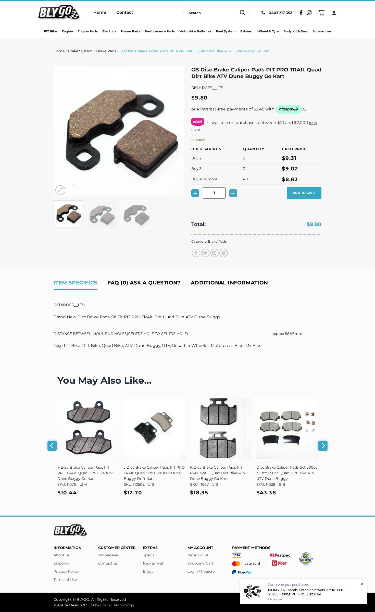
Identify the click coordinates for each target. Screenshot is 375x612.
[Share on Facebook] (196, 253)
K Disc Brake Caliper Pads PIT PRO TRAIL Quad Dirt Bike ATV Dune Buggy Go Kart (217, 473)
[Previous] (62, 131)
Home (59, 51)
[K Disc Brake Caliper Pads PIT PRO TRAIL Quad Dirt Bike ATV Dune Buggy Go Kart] (220, 428)
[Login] (334, 12)
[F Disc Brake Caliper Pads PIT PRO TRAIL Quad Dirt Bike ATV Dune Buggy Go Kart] (88, 428)
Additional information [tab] (229, 283)
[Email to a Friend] (214, 253)
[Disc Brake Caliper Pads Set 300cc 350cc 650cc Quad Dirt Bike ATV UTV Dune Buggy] (287, 428)
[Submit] (242, 12)
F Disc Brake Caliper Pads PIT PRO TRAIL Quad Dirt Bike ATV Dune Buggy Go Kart (85, 473)
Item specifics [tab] (75, 283)
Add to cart (304, 193)
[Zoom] (60, 190)
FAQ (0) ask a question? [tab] (144, 283)
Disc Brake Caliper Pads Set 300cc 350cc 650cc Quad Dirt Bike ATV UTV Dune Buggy (286, 473)
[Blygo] (59, 13)
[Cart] (321, 12)
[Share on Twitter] (205, 253)
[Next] (174, 131)
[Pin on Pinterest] (223, 253)
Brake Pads (106, 51)
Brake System (80, 51)
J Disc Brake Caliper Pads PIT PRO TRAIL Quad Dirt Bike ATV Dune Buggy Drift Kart (154, 473)
